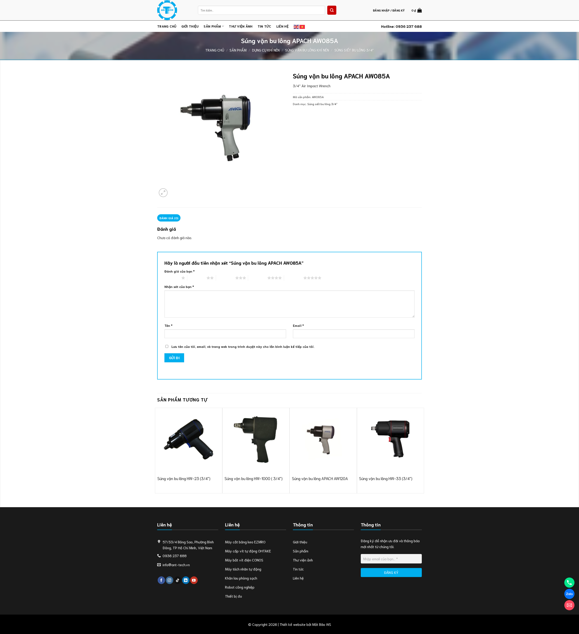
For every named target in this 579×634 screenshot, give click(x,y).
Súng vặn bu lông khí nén (307, 49)
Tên (168, 325)
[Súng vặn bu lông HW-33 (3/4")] (390, 439)
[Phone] (569, 582)
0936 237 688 (409, 26)
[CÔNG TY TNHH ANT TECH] (174, 10)
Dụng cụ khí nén (266, 49)
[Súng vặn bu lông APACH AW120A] (323, 439)
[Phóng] (163, 192)
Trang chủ (166, 26)
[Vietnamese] (302, 26)
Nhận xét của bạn (179, 286)
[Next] (421, 450)
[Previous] (157, 450)
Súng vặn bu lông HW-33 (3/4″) (385, 478)
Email (298, 325)
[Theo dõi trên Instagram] (169, 580)
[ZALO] (569, 594)
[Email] (569, 605)
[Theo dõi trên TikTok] (177, 580)
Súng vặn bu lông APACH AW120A (320, 478)
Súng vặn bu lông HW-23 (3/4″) (183, 478)
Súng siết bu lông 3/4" (354, 49)
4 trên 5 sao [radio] (257, 278)
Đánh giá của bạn (179, 271)
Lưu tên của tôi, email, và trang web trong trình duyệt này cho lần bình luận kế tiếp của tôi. (242, 346)
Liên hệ (282, 26)
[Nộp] (331, 10)
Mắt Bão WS (321, 624)
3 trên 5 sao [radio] (225, 278)
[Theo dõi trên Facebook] (161, 580)
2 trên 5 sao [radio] (196, 278)
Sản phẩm (212, 26)
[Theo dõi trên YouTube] (194, 580)
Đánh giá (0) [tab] (168, 218)
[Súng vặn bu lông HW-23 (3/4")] (188, 439)
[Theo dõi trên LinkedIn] (186, 580)
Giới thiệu (190, 26)
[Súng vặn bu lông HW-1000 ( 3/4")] (256, 439)
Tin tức (264, 26)
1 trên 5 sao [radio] (171, 278)
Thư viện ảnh (240, 26)
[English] (296, 26)
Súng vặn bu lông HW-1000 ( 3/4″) (253, 478)
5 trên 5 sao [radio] (293, 278)
